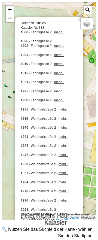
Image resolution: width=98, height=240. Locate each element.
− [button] (10, 18)
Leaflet (74, 217)
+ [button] (10, 9)
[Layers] (87, 24)
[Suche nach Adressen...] (88, 10)
